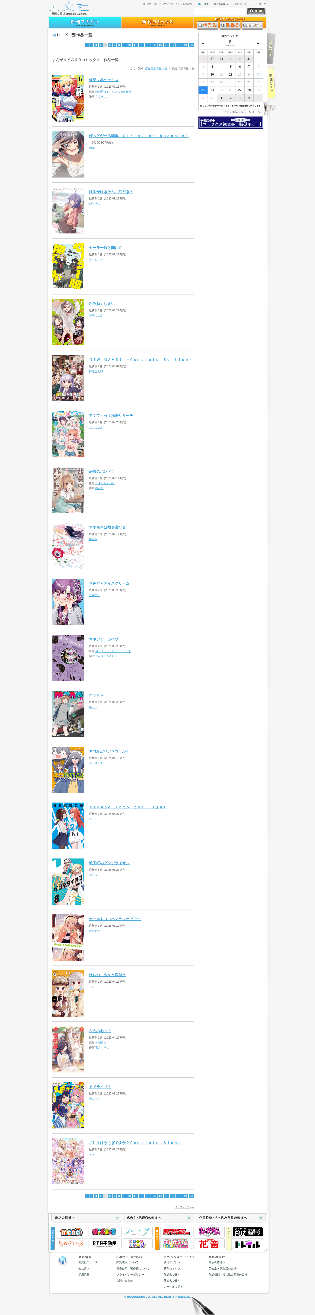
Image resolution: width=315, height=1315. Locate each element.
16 (166, 45)
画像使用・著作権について (133, 1268)
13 (147, 45)
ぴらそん (94, 203)
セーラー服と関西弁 (105, 247)
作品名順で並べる (156, 68)
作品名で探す (172, 1274)
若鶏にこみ (96, 315)
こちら (259, 111)
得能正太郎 (96, 371)
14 (154, 45)
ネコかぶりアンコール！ (109, 751)
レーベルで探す (173, 1286)
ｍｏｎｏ (96, 695)
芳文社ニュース (88, 1262)
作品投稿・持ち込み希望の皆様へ (229, 1274)
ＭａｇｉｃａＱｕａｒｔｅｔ (113, 651)
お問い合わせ (240, 4)
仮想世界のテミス (104, 80)
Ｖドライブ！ (100, 1087)
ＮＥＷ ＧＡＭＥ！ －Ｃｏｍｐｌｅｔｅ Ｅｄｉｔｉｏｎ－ (140, 359)
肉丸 (92, 147)
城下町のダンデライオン (109, 863)
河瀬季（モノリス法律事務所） (114, 91)
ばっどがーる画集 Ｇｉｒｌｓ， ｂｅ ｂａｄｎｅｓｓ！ (139, 136)
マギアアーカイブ (104, 639)
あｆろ (93, 707)
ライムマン (96, 259)
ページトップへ (183, 1207)
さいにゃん (96, 427)
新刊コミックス (173, 1268)
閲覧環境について (127, 1262)
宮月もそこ (102, 1047)
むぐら (93, 819)
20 (191, 45)
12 (141, 45)
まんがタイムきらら (104, 656)
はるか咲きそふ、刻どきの (111, 192)
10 (129, 45)
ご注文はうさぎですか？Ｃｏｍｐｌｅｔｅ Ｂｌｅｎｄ (135, 1142)
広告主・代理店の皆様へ (224, 1268)
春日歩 (93, 875)
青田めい (94, 930)
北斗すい (94, 595)
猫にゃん (94, 1098)
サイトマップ (259, 4)
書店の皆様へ (221, 4)
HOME (205, 4)
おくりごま (96, 763)
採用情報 (83, 1274)
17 (172, 45)
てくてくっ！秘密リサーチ (111, 415)
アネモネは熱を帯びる (107, 527)
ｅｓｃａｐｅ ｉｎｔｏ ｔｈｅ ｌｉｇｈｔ (127, 807)
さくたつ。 (102, 96)
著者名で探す (172, 1280)
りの (92, 986)
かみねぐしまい (102, 303)
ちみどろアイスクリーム (109, 583)
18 (179, 45)
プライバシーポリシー (130, 1274)
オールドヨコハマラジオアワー (115, 919)
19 (185, 45)
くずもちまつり (105, 483)
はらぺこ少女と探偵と (107, 975)
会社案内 (83, 1268)
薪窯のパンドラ (102, 471)
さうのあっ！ (100, 1031)
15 (160, 45)
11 (135, 45)
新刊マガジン (172, 1262)
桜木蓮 (93, 539)
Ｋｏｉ (93, 1154)
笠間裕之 (100, 1042)
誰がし (99, 488)
